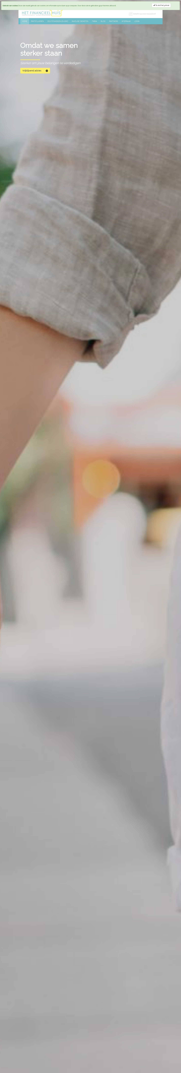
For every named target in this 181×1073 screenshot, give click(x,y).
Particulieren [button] (37, 21)
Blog (103, 21)
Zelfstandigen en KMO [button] (57, 21)
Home (24, 21)
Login (136, 21)
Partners (113, 21)
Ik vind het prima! (162, 5)
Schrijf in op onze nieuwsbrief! (144, 14)
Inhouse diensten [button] (80, 21)
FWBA (94, 21)
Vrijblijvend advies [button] (32, 70)
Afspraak (126, 21)
